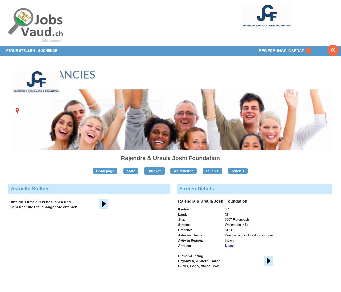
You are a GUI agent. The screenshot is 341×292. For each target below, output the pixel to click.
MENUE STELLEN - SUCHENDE (31, 51)
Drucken (154, 171)
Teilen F (212, 171)
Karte (130, 171)
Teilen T (238, 171)
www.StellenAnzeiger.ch (35, 26)
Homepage (105, 171)
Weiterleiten (183, 171)
